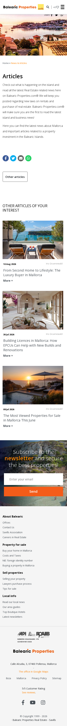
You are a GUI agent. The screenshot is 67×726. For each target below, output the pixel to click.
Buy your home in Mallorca (17, 550)
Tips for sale (9, 588)
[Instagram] (43, 702)
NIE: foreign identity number (18, 560)
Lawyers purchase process (17, 583)
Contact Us (8, 527)
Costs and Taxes (12, 555)
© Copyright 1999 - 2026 (33, 716)
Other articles (15, 177)
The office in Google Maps (33, 671)
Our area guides (11, 607)
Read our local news (14, 602)
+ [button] (54, 7)
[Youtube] (33, 702)
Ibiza (8, 678)
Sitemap (56, 678)
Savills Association (13, 532)
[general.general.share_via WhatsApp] (28, 158)
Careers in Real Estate (14, 537)
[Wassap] (61, 15)
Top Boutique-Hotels (14, 612)
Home (6, 63)
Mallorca (21, 678)
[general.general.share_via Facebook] (6, 158)
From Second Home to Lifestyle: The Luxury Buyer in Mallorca (31, 272)
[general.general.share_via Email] (21, 158)
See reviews (28, 692)
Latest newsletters (12, 616)
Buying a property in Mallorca (18, 565)
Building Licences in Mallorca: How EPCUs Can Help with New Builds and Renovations (32, 345)
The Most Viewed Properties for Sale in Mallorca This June (31, 417)
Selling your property (14, 578)
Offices (6, 522)
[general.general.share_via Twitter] (13, 158)
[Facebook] (52, 15)
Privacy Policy (39, 678)
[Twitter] (56, 15)
